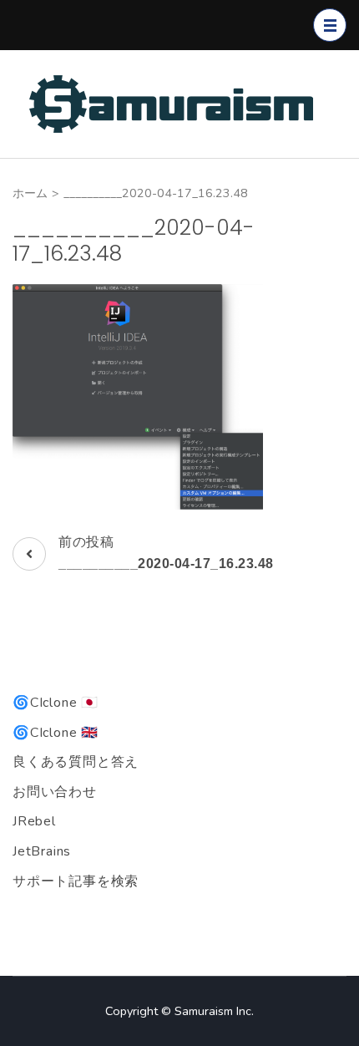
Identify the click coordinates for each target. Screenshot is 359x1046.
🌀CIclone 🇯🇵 (56, 702)
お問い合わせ (55, 792)
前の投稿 (166, 552)
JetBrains (42, 851)
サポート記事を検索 (76, 881)
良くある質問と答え (76, 762)
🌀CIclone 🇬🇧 (56, 733)
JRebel (34, 821)
